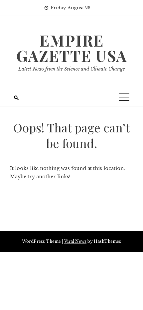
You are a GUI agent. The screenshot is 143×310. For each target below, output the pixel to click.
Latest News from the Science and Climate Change (71, 69)
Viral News (75, 241)
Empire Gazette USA (71, 48)
